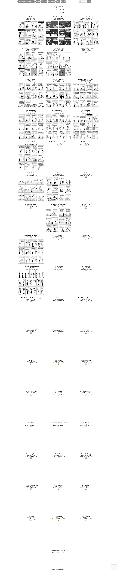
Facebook (70, 566)
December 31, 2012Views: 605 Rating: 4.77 (58, 299)
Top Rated (44, 1)
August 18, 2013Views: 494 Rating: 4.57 (86, 486)
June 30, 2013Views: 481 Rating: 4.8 (58, 268)
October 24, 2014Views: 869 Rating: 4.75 (31, 393)
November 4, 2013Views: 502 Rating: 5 (58, 81)
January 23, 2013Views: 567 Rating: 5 (86, 49)
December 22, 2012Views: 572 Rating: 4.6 (31, 486)
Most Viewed (51, 1)
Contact (63, 1)
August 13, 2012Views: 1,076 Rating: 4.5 (58, 518)
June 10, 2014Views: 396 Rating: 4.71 (31, 424)
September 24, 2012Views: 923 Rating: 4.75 (58, 330)
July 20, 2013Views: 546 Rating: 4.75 (86, 330)
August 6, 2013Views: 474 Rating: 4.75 (31, 362)
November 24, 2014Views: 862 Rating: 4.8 (31, 299)
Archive (38, 1)
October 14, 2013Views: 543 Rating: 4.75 (58, 362)
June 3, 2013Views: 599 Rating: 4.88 (31, 174)
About (58, 1)
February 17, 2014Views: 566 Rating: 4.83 (31, 237)
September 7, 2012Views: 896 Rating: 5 (31, 49)
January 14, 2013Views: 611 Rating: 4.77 (86, 299)
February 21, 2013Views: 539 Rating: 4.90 (31, 143)
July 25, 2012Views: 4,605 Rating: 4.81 (31, 268)
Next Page (62, 9)
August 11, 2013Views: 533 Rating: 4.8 (86, 268)
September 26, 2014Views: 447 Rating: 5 (86, 112)
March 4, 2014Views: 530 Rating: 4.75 (86, 362)
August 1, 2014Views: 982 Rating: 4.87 (86, 174)
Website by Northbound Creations (58, 569)
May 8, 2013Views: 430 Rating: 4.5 (86, 518)
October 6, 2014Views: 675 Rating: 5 (31, 18)
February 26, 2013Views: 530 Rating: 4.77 (31, 330)
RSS (78, 566)
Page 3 (63, 12)
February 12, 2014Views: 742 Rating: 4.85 (59, 205)
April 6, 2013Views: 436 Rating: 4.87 (58, 174)
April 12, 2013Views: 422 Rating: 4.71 (58, 393)
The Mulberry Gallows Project (26, 1)
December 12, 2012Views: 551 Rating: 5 (58, 49)
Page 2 (58, 12)
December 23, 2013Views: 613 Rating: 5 (31, 112)
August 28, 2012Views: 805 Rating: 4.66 (58, 424)
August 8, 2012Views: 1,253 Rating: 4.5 (31, 518)
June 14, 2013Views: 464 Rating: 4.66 (86, 424)
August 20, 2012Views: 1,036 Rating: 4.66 (58, 455)
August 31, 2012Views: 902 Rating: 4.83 (86, 205)
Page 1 (53, 12)
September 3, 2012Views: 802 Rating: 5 (58, 112)
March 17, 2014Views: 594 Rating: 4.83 (58, 237)
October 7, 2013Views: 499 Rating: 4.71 (86, 393)
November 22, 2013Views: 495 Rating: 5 (86, 81)
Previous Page (55, 9)
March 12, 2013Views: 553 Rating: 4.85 (31, 205)
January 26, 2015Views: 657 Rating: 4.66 (31, 455)
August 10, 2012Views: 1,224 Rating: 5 (86, 18)
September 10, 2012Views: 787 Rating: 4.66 (86, 455)
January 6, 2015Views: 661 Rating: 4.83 (86, 237)
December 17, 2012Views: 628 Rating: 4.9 (58, 143)
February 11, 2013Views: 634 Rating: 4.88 (86, 143)
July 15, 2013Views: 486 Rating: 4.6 (58, 486)
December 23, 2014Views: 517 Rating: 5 (58, 18)
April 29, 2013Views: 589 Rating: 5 (31, 81)
